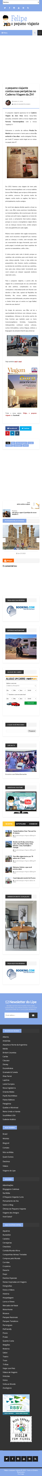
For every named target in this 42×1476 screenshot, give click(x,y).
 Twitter (25, 428)
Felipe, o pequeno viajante (12, 1470)
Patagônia (7, 1103)
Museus (6, 1313)
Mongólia (9, 445)
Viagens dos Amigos (11, 1213)
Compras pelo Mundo (11, 1258)
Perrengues (7, 1325)
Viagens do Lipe (9, 1170)
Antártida (6, 1041)
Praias (5, 1337)
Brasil (5, 1134)
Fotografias (7, 1286)
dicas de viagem (21, 443)
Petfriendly (7, 1329)
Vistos (5, 1380)
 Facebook (12, 428)
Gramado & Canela (10, 1072)
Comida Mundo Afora (11, 1250)
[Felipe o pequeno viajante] (21, 20)
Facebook (16, 415)
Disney (5, 1064)
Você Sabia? (7, 1216)
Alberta (6, 1037)
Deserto (6, 1270)
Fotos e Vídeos (8, 1290)
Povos (5, 1333)
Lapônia (6, 1080)
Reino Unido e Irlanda (11, 1111)
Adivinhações (8, 1185)
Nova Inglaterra (9, 1088)
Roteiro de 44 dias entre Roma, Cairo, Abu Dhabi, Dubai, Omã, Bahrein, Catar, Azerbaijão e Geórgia (23, 844)
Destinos (6, 1161)
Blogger (9, 560)
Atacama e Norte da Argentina (15, 1045)
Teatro (5, 1356)
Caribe (5, 1056)
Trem (5, 1360)
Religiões (6, 1345)
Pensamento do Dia (11, 1201)
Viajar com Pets (9, 1368)
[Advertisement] (21, 59)
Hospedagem (8, 1297)
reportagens (17, 445)
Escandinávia (8, 1068)
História (6, 1294)
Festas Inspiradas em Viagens (15, 1282)
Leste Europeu (9, 1084)
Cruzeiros (7, 1266)
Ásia (13, 443)
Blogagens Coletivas (11, 1189)
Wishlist (6, 1138)
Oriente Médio (8, 1092)
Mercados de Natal (10, 1305)
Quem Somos (8, 1157)
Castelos (6, 1239)
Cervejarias (7, 1243)
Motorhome (7, 1309)
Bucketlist (7, 1235)
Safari (5, 1352)
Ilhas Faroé (7, 1076)
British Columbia (9, 1052)
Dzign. (22, 1474)
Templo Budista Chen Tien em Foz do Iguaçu (24, 832)
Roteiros (6, 1349)
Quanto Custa (8, 1341)
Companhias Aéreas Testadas (15, 1254)
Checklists (7, 1246)
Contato (6, 1148)
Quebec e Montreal (10, 1107)
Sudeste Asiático (9, 1119)
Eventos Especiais (10, 1278)
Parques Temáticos (10, 1321)
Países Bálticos (9, 1100)
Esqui (5, 1274)
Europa (31, 443)
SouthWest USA (9, 1115)
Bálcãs (5, 1048)
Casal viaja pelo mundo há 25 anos (24, 878)
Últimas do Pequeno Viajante (14, 1209)
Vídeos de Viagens (10, 1372)
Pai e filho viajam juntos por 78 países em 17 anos (23, 857)
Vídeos (5, 1166)
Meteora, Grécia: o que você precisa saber (22, 868)
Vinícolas (6, 1376)
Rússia (26, 445)
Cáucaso (6, 1060)
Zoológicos (7, 1388)
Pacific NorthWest (10, 1096)
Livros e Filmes (9, 1301)
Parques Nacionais (10, 1317)
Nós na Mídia (8, 1152)
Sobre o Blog (8, 1205)
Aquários (6, 1231)
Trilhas (5, 1364)
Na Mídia (6, 1193)
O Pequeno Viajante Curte (13, 1197)
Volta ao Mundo (9, 1384)
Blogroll (6, 1143)
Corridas (6, 1262)
